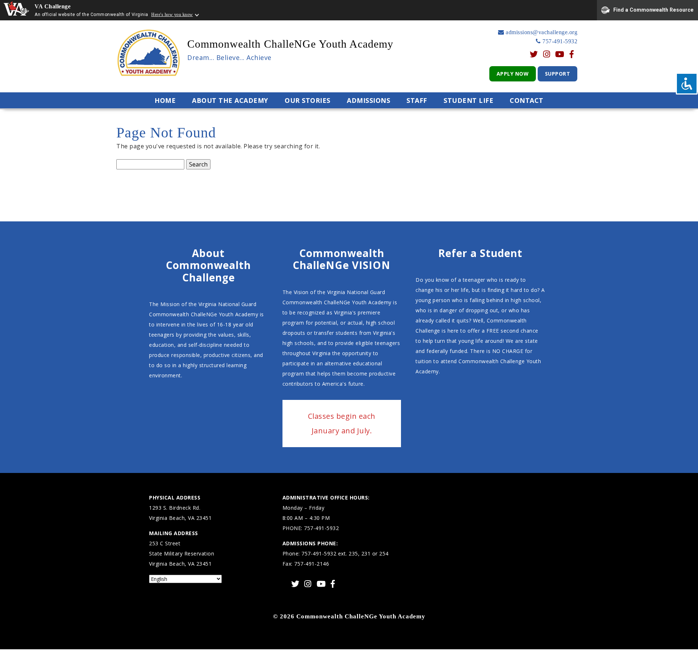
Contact (526, 100)
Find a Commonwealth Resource (653, 9)
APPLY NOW (513, 73)
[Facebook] (571, 54)
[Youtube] (560, 54)
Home (165, 100)
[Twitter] (533, 54)
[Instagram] (547, 54)
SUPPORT (557, 73)
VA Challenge (53, 6)
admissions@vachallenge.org (540, 32)
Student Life (468, 100)
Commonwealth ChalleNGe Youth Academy (290, 44)
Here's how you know (172, 14)
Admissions (368, 100)
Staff (416, 100)
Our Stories (307, 100)
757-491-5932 (559, 41)
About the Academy (230, 100)
